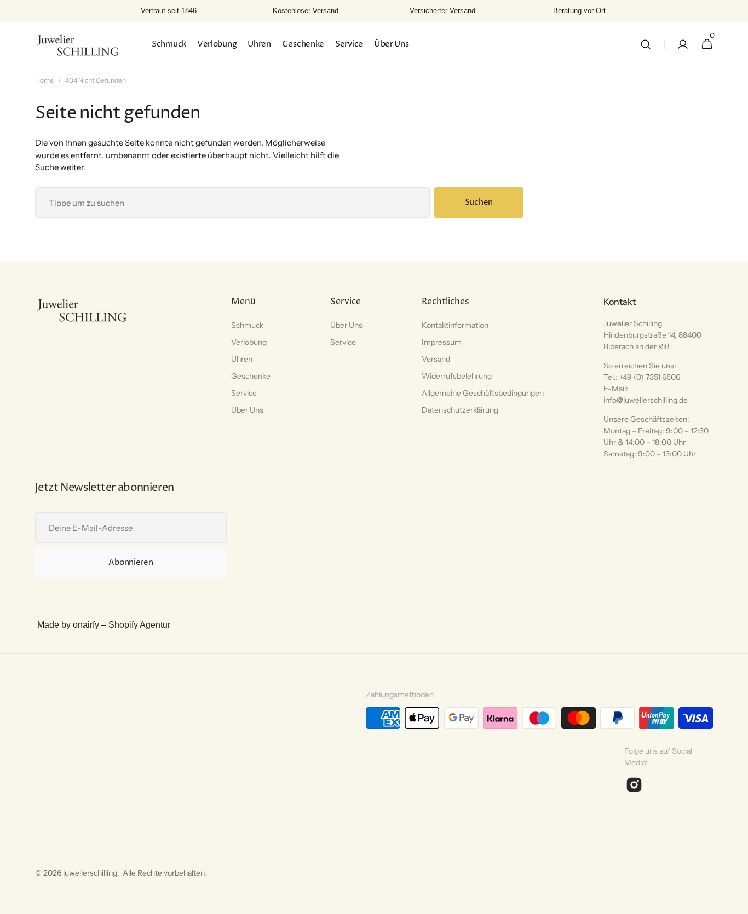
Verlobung (249, 342)
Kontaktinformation (455, 325)
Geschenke (251, 376)
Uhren (241, 359)
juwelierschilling (90, 873)
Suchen (479, 202)
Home (44, 80)
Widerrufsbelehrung (457, 376)
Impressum (442, 342)
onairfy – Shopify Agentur (121, 624)
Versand (436, 359)
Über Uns (247, 410)
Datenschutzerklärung (460, 410)
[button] (646, 44)
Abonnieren (130, 562)
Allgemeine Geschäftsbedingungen (483, 393)
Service (244, 393)
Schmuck (247, 325)
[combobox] (232, 202)
